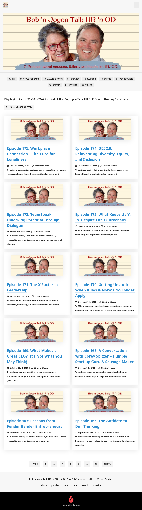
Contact (75, 485)
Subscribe (96, 485)
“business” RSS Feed (21, 107)
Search (85, 485)
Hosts (65, 485)
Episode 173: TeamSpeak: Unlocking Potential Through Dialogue (33, 220)
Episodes (54, 485)
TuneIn (89, 85)
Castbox (91, 79)
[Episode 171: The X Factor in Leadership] (37, 265)
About (44, 485)
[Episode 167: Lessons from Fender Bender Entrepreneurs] (37, 401)
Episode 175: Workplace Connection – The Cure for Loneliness (31, 154)
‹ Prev (34, 464)
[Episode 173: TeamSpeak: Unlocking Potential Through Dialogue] (37, 195)
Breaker (75, 79)
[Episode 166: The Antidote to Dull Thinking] (105, 401)
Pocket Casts (126, 79)
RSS (13, 79)
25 (96, 464)
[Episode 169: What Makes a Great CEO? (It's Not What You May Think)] (37, 331)
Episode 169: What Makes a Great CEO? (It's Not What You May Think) (34, 356)
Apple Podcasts (31, 79)
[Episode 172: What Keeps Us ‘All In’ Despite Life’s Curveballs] (105, 195)
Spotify (56, 85)
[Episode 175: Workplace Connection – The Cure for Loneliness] (37, 129)
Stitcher (73, 85)
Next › (107, 464)
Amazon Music (55, 79)
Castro (107, 79)
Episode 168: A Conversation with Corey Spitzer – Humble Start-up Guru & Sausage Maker (104, 356)
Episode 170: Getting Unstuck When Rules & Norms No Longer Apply (105, 290)
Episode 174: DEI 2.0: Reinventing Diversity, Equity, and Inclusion (102, 154)
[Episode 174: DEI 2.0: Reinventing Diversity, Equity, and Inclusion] (105, 129)
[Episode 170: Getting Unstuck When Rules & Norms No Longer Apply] (105, 265)
